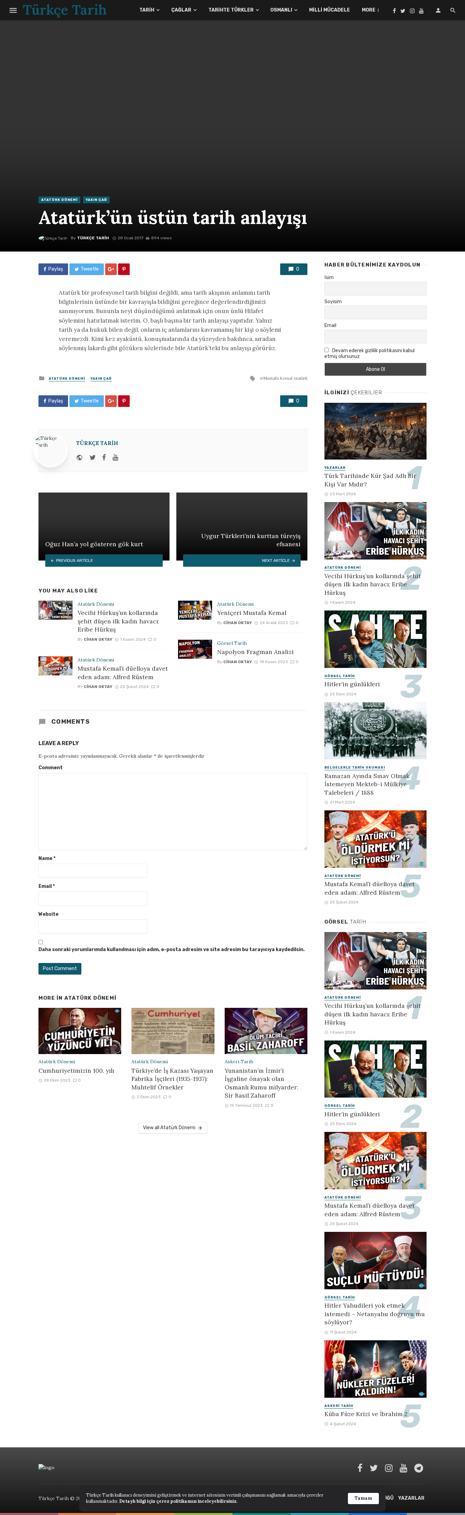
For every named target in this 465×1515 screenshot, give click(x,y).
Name (46, 858)
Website (48, 914)
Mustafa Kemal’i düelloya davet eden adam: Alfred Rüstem (123, 673)
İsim (329, 277)
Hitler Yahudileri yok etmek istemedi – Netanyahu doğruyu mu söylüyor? (374, 1314)
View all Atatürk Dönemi (169, 1128)
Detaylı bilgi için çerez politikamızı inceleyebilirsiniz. (178, 1501)
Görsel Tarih (232, 643)
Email (46, 886)
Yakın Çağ (96, 200)
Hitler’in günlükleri (352, 684)
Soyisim (333, 302)
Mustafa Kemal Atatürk (285, 378)
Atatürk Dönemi (59, 200)
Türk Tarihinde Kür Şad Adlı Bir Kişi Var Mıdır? (370, 480)
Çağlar (181, 10)
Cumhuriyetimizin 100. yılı (76, 1070)
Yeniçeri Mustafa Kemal (251, 613)
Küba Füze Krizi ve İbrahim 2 (365, 1414)
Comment (50, 768)
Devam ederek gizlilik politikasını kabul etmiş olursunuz (369, 353)
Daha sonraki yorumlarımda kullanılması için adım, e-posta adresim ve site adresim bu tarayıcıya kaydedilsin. (171, 949)
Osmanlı (281, 10)
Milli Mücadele (329, 10)
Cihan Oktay (98, 639)
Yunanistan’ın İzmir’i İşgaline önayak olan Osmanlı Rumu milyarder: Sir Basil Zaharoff (261, 1083)
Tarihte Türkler (231, 10)
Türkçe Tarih (93, 238)
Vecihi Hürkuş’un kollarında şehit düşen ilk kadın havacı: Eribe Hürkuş (118, 621)
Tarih (146, 10)
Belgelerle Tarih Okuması (354, 767)
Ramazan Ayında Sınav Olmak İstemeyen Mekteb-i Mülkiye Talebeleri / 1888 (367, 784)
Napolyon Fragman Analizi (255, 652)
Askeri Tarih (239, 1061)
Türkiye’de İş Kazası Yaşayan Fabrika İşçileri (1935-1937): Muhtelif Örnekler (172, 1079)
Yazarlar (335, 468)
